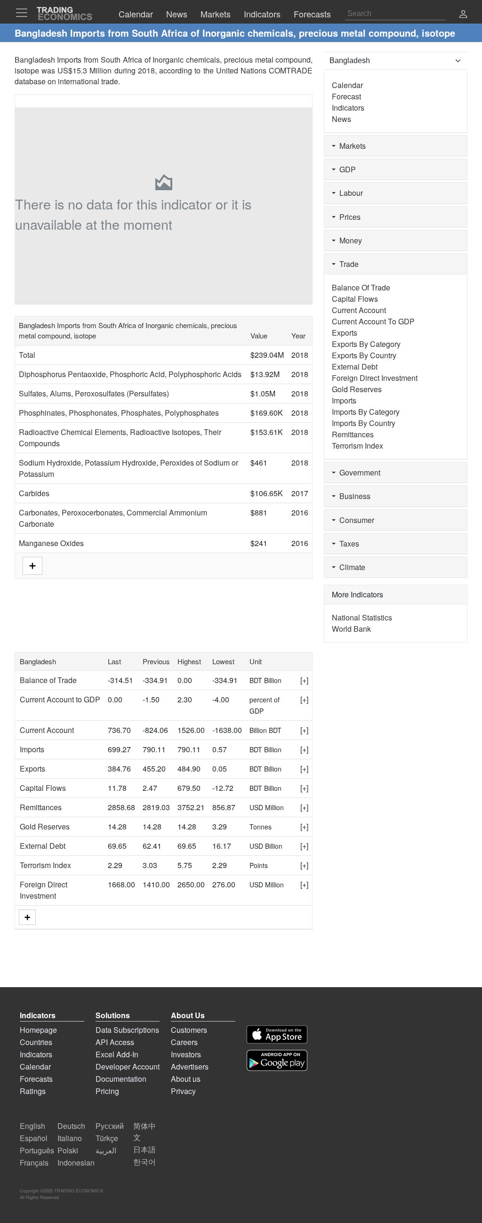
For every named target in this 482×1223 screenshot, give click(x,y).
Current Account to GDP (60, 699)
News (341, 118)
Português (37, 1150)
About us (186, 1078)
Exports (32, 768)
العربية (106, 1150)
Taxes (347, 543)
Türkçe (107, 1138)
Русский (110, 1125)
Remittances (41, 807)
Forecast (346, 96)
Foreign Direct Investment (43, 890)
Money (349, 240)
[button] (463, 14)
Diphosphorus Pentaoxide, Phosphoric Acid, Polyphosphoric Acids (130, 374)
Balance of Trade (48, 680)
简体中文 (144, 1131)
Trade (347, 263)
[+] (304, 680)
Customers (189, 1029)
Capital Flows (43, 787)
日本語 (144, 1149)
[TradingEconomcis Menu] (24, 13)
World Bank (351, 628)
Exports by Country (364, 355)
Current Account (47, 729)
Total (27, 354)
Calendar (347, 85)
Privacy (183, 1091)
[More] (27, 917)
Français (34, 1162)
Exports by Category (366, 343)
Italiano (69, 1138)
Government (358, 472)
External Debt (42, 845)
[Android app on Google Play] (277, 1060)
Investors (186, 1054)
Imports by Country (363, 423)
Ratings (33, 1091)
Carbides (34, 493)
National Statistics (362, 617)
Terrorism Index (45, 865)
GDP (346, 169)
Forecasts (36, 1078)
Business (353, 496)
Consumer (355, 520)
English (32, 1125)
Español (34, 1138)
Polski (67, 1150)
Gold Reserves (45, 826)
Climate (350, 567)
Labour (349, 192)
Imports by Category (366, 411)
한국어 (144, 1161)
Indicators (348, 107)
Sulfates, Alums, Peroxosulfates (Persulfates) (94, 393)
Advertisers (190, 1066)
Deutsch (71, 1125)
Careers (184, 1042)
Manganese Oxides (51, 543)
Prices (348, 216)
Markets (351, 145)
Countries (36, 1042)
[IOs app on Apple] (277, 1034)
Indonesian (76, 1162)
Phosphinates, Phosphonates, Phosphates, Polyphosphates (119, 412)
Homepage (38, 1029)
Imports (32, 749)
